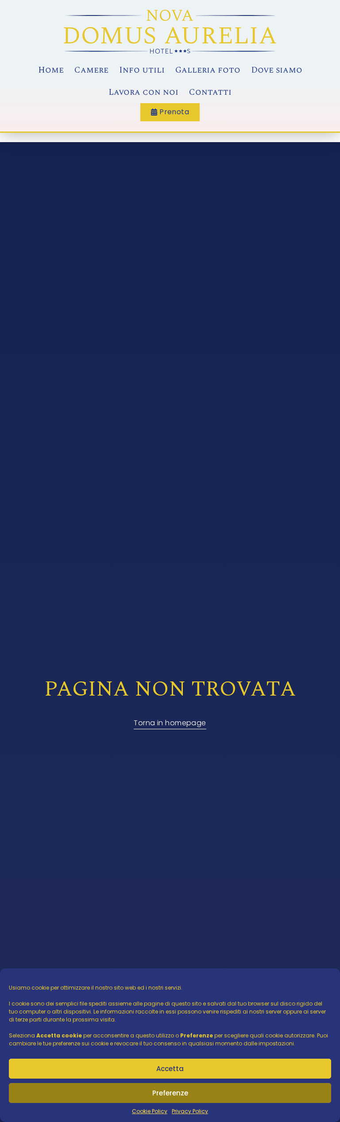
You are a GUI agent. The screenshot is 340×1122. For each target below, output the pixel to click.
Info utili (142, 70)
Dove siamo (276, 70)
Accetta (170, 1068)
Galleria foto (207, 70)
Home (51, 70)
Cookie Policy (149, 1111)
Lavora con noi (143, 92)
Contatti (210, 92)
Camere (91, 70)
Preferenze (170, 1093)
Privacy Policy (190, 1111)
